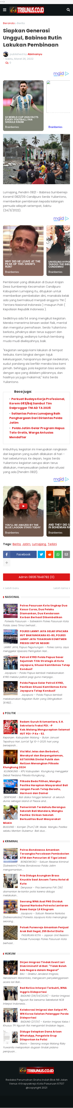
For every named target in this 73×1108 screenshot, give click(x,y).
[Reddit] (49, 554)
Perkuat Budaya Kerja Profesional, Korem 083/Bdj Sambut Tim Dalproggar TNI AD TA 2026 (37, 403)
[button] (4, 10)
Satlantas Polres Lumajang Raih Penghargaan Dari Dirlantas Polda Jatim (35, 418)
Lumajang (39, 544)
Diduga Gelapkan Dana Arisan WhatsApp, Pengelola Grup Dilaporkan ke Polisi (41, 1035)
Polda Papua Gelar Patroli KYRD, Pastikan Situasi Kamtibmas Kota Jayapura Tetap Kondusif (43, 686)
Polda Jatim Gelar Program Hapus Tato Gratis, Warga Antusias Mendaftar (36, 432)
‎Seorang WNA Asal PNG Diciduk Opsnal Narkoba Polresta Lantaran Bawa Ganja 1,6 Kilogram (44, 905)
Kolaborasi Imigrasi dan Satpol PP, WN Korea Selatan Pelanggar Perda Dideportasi (44, 1013)
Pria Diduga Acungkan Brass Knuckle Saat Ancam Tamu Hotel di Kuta (44, 879)
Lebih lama (61, 588)
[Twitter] (41, 554)
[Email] (66, 554)
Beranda (9, 23)
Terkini (52, 544)
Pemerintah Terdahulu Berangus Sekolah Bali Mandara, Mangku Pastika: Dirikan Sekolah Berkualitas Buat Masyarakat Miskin (34, 815)
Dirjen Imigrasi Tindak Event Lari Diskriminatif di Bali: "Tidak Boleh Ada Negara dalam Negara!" (43, 966)
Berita (21, 23)
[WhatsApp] (58, 554)
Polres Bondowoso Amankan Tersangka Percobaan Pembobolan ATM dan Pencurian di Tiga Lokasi (44, 853)
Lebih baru (12, 588)
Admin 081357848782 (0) (37, 577)
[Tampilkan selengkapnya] (6, 562)
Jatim (26, 544)
